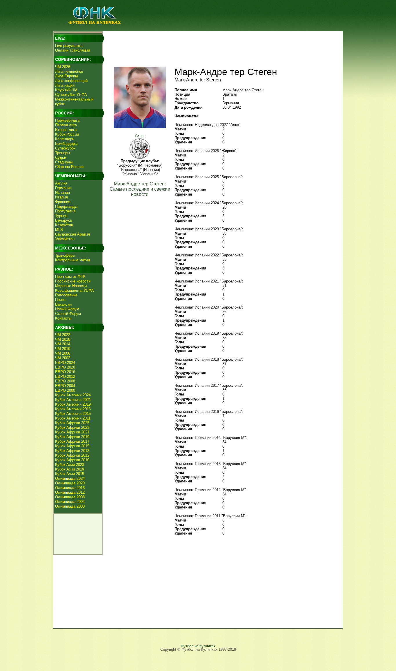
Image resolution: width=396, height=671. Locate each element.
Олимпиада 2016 (70, 488)
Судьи (60, 157)
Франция (62, 202)
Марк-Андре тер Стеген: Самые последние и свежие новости (140, 189)
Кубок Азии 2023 (69, 464)
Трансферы (65, 255)
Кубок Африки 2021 (72, 432)
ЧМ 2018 (62, 339)
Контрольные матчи (72, 260)
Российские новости (72, 281)
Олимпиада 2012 (70, 492)
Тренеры (62, 153)
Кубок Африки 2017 (72, 441)
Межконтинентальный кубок (74, 101)
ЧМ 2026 (62, 67)
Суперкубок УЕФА (71, 94)
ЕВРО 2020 (65, 367)
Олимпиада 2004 (70, 501)
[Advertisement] (221, 45)
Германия (63, 188)
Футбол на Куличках (198, 646)
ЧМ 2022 (62, 335)
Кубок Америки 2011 (72, 418)
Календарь (64, 139)
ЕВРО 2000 (65, 390)
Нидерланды (66, 206)
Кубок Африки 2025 (72, 423)
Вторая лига (66, 129)
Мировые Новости (71, 286)
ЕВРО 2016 (65, 372)
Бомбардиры (66, 143)
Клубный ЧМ (66, 90)
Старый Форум (68, 313)
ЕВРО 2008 (65, 381)
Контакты (63, 318)
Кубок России (67, 134)
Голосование (66, 295)
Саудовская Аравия (72, 234)
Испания (62, 192)
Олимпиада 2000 (70, 506)
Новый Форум (67, 309)
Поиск (60, 300)
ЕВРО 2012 (65, 376)
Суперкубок (65, 148)
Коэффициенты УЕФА (74, 290)
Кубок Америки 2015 (73, 413)
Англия (61, 183)
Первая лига (66, 125)
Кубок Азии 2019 (69, 469)
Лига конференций (71, 81)
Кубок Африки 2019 (72, 437)
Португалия (65, 211)
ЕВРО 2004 (65, 386)
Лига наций (65, 85)
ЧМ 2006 (62, 353)
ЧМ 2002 (62, 358)
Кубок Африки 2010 (72, 460)
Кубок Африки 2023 (72, 427)
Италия (61, 197)
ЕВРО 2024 (65, 362)
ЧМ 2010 (62, 349)
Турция (61, 216)
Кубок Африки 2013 (72, 450)
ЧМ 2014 (62, 344)
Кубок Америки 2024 (73, 395)
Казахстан (64, 225)
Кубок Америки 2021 (73, 400)
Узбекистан (65, 239)
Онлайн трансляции (72, 50)
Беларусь (63, 220)
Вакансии (63, 304)
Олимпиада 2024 (70, 478)
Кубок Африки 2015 (72, 446)
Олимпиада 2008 (70, 497)
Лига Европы (66, 76)
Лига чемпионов (69, 71)
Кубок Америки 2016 (73, 409)
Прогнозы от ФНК (70, 276)
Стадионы (63, 162)
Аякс (140, 135)
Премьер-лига (67, 120)
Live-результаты (69, 45)
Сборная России (69, 167)
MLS (59, 229)
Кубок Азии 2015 (69, 474)
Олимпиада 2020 (70, 483)
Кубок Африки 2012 (72, 455)
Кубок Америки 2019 (73, 404)
